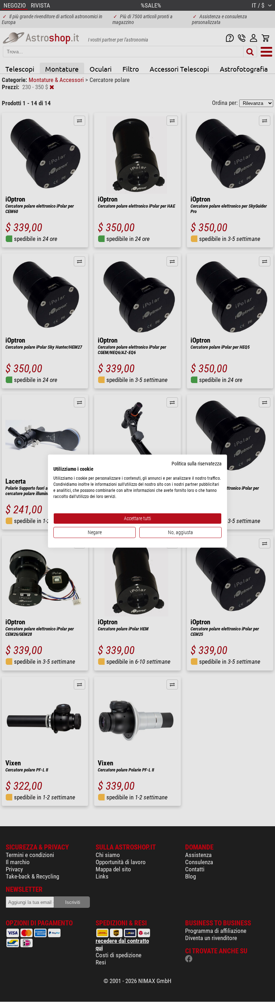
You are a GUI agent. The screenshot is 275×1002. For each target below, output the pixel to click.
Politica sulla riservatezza (197, 463)
